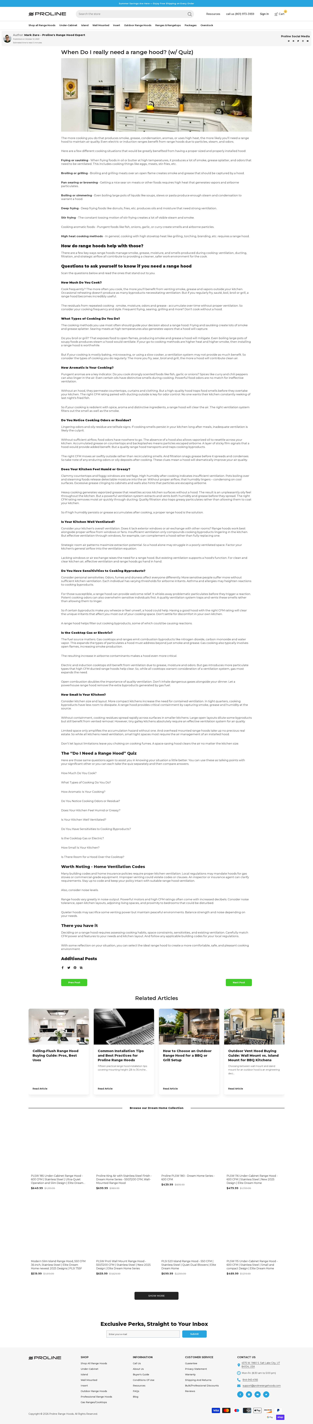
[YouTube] (307, 41)
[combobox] (131, 14)
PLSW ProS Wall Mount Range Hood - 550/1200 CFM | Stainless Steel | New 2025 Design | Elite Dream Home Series (123, 1265)
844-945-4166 (250, 1379)
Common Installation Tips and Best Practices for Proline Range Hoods (121, 1055)
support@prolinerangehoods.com (262, 1385)
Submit (194, 1334)
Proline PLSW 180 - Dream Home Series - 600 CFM (188, 1177)
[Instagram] (303, 41)
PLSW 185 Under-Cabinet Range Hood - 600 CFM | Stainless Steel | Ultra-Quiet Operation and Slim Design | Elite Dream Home (57, 1179)
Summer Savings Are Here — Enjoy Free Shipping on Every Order (156, 3)
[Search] (134, 14)
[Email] (81, 967)
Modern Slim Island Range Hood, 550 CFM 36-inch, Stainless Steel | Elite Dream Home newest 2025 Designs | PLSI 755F (58, 1265)
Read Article (40, 1088)
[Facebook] (294, 41)
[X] (298, 41)
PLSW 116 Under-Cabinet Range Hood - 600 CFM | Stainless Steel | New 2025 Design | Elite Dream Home (252, 1179)
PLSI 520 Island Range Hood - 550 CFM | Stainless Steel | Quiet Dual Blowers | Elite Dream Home (188, 1265)
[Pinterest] (289, 41)
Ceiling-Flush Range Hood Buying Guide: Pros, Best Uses (55, 1055)
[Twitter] (68, 967)
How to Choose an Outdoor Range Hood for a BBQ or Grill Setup (187, 1055)
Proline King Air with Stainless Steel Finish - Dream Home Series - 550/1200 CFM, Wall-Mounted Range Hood (124, 1179)
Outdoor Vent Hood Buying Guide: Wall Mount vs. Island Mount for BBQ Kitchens (253, 1055)
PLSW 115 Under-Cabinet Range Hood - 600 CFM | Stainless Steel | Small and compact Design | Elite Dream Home (252, 1265)
